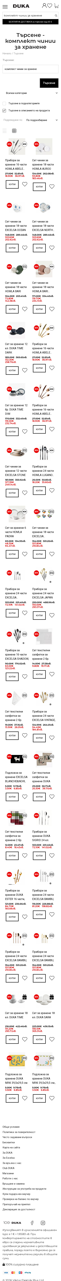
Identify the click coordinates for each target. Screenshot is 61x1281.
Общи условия (11, 1126)
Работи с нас (10, 1178)
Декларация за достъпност (19, 1209)
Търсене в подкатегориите (24, 103)
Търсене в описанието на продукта (29, 110)
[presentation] (10, 147)
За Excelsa (9, 1157)
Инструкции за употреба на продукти (24, 1188)
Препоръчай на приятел (16, 1204)
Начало (7, 53)
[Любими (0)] (49, 6)
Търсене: (8, 60)
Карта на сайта (11, 1147)
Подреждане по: (13, 119)
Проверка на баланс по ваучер (21, 1199)
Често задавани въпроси (17, 1137)
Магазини (8, 1173)
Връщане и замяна (14, 1183)
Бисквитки (9, 1142)
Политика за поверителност (19, 1132)
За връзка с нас (12, 1163)
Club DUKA (8, 1168)
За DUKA (7, 1152)
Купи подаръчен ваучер (16, 1194)
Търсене (19, 53)
